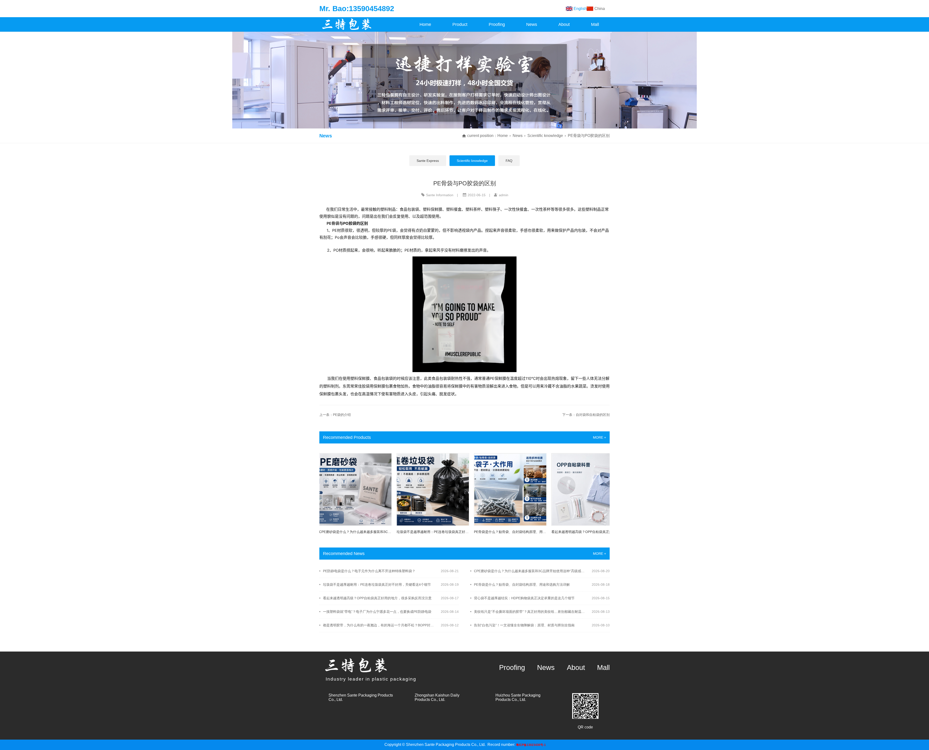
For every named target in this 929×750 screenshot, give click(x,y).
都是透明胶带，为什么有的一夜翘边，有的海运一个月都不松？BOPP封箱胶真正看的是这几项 (379, 625)
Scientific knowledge (545, 136)
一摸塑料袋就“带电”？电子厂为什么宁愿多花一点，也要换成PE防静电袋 (377, 612)
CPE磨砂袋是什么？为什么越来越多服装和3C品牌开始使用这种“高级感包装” (529, 571)
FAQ (509, 161)
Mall (595, 24)
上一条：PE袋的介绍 (335, 415)
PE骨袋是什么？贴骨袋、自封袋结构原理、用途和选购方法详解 (522, 584)
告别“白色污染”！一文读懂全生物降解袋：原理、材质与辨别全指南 (524, 625)
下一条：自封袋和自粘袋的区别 (586, 415)
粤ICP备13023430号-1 (531, 745)
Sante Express (428, 161)
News (531, 24)
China (599, 9)
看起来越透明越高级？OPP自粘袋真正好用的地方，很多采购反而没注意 (377, 598)
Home (425, 24)
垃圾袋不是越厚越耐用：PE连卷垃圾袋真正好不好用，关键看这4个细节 (377, 584)
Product (459, 24)
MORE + (599, 437)
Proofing (497, 24)
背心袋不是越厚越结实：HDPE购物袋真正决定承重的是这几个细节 (524, 598)
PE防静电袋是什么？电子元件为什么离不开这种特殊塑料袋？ (369, 571)
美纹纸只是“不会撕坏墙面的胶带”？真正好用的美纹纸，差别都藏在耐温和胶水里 (529, 612)
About (564, 24)
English (580, 9)
